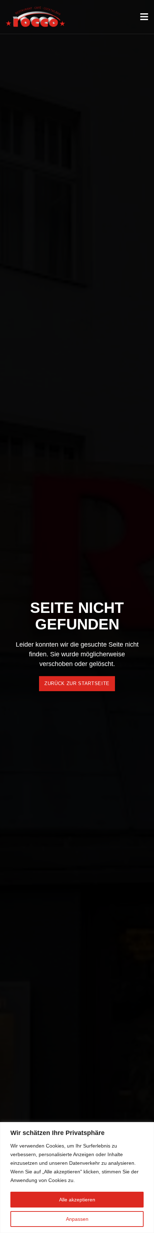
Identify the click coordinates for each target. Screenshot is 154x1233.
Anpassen (77, 1219)
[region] (77, 1177)
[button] (77, 683)
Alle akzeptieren (77, 1199)
